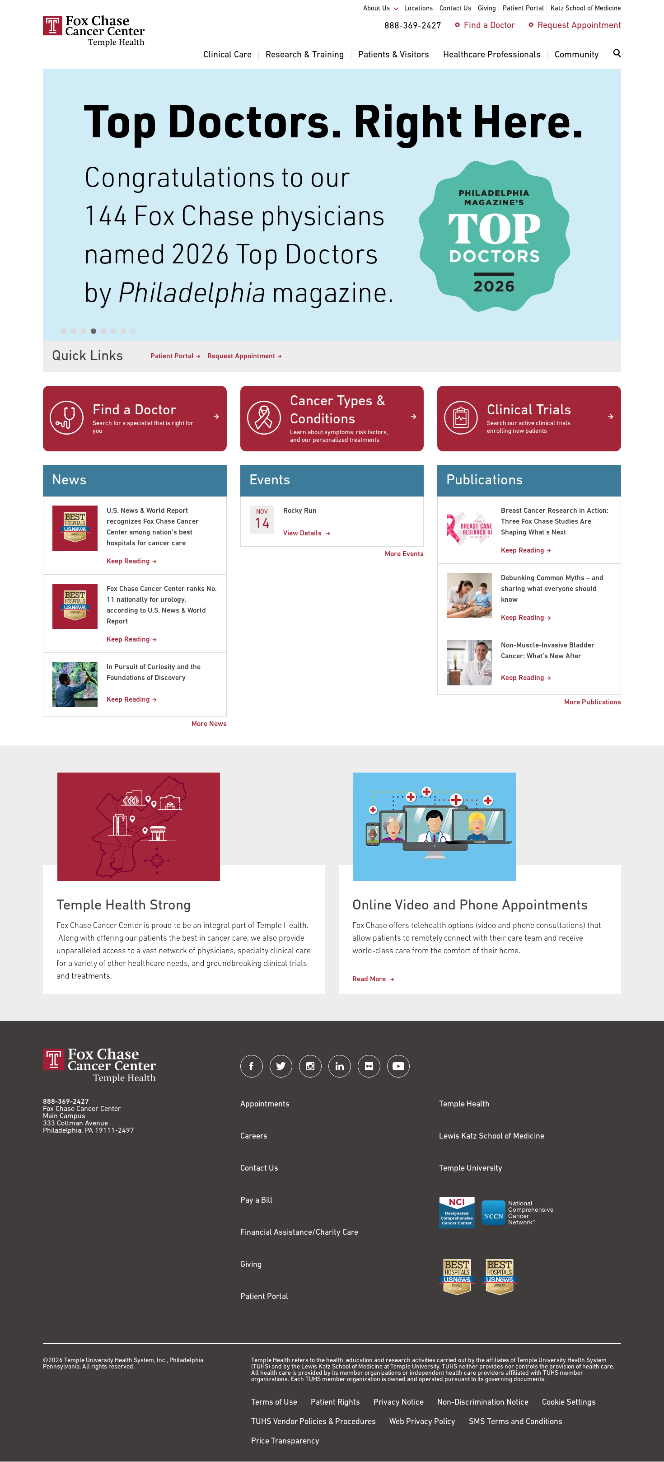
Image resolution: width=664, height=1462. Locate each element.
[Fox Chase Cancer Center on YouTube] (398, 1066)
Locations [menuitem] (418, 8)
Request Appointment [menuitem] (579, 25)
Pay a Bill (256, 1201)
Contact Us (259, 1169)
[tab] (63, 331)
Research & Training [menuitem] (305, 55)
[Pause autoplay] (133, 331)
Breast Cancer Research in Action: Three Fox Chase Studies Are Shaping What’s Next (554, 521)
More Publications (592, 702)
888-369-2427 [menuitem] (412, 26)
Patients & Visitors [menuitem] (393, 55)
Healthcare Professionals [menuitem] (492, 55)
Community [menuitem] (577, 55)
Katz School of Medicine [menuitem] (586, 8)
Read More (370, 979)
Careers (253, 1137)
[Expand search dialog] (617, 55)
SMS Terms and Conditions (515, 1422)
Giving (251, 1265)
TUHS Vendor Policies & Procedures (313, 1422)
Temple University (470, 1169)
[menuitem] (617, 59)
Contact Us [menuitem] (455, 8)
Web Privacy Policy (422, 1422)
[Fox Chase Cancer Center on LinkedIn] (339, 1066)
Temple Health (464, 1105)
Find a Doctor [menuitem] (489, 25)
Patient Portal (172, 356)
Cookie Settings (569, 1403)
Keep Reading (128, 561)
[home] (94, 45)
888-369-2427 (66, 1102)
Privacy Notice (399, 1403)
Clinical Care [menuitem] (227, 55)
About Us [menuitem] (376, 8)
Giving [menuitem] (487, 8)
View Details (303, 533)
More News (209, 724)
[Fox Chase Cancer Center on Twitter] (281, 1066)
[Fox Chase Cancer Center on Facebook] (251, 1066)
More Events (404, 554)
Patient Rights (335, 1403)
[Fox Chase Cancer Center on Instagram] (310, 1066)
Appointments (265, 1105)
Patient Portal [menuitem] (523, 8)
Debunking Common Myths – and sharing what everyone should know (552, 589)
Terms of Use (274, 1403)
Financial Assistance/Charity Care (299, 1233)
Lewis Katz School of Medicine (491, 1137)
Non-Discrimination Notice (482, 1403)
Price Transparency (285, 1442)
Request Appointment (241, 356)
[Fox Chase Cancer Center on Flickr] (369, 1066)
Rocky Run (300, 511)
